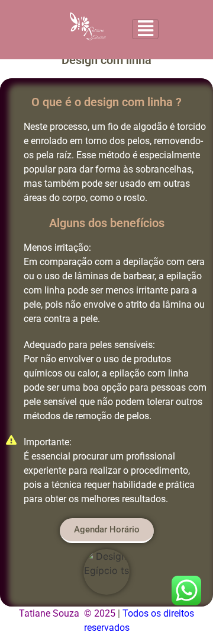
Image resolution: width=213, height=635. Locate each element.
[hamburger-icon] (145, 29)
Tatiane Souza (49, 613)
